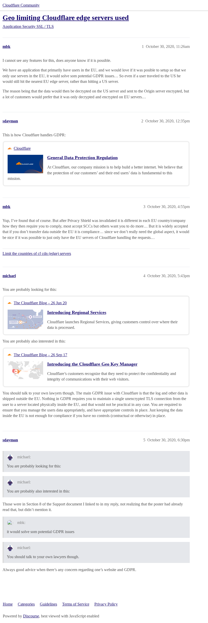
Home (8, 604)
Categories (26, 604)
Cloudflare (22, 148)
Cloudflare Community (21, 5)
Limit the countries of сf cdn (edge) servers (37, 253)
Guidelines (48, 604)
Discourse (31, 616)
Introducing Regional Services (76, 312)
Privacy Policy (106, 604)
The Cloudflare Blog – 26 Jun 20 (40, 303)
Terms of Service (75, 604)
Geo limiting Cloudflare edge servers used (66, 18)
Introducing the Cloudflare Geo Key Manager (92, 364)
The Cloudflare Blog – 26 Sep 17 (40, 355)
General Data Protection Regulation (82, 157)
